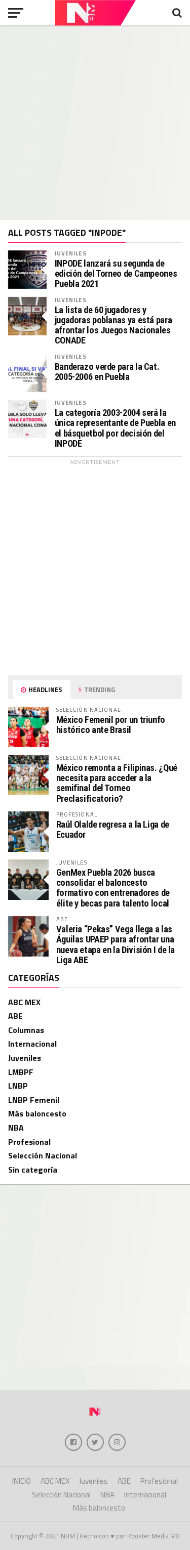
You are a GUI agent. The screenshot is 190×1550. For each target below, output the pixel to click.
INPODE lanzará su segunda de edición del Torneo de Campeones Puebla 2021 (116, 274)
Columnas (26, 1030)
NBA (16, 1128)
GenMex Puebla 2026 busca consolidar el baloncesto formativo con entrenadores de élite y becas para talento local (113, 888)
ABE (15, 1016)
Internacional (32, 1044)
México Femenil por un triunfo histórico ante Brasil (110, 724)
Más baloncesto (37, 1113)
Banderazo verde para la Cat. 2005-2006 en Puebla (107, 372)
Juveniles (71, 253)
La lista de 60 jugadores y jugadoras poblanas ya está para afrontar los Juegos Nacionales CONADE (113, 325)
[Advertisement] (95, 123)
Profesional (29, 1142)
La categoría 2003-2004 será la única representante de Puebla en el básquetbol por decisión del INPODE (115, 428)
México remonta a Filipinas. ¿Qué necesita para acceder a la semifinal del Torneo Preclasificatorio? (116, 783)
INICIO (21, 1481)
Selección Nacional (42, 1155)
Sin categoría (32, 1170)
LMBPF (20, 1072)
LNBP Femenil (33, 1100)
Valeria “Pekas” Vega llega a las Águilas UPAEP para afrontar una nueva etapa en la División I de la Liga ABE (115, 944)
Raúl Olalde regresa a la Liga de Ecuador (112, 829)
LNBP (18, 1086)
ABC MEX (24, 1002)
